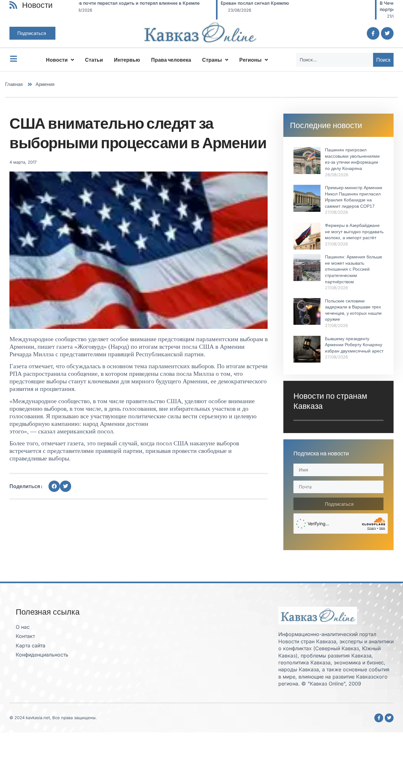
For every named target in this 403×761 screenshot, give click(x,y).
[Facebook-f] (373, 33)
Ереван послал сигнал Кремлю (117, 3)
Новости (57, 60)
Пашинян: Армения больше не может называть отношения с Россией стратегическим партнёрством (353, 269)
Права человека (171, 60)
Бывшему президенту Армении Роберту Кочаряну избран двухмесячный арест (354, 344)
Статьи (94, 60)
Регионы (250, 60)
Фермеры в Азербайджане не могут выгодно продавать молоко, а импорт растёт (354, 231)
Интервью (127, 60)
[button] (54, 486)
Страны (212, 60)
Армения (45, 84)
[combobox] (334, 60)
